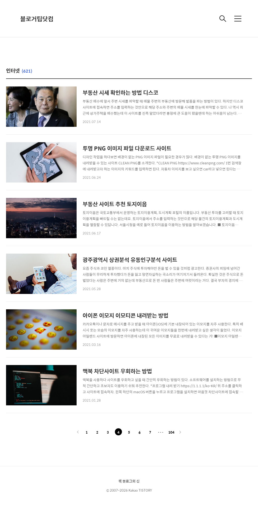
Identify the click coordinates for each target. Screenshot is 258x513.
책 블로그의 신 (129, 481)
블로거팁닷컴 (36, 18)
